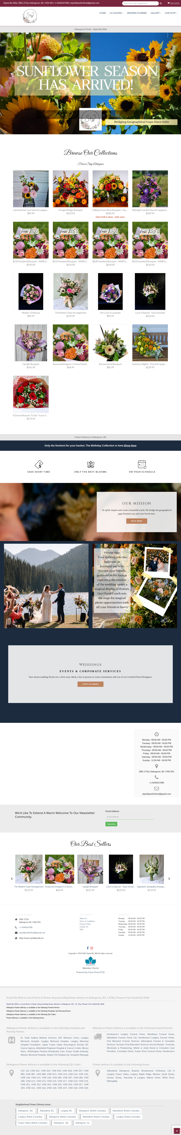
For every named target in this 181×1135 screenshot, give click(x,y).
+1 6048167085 (61, 3)
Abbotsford (112, 1071)
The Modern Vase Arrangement (70, 312)
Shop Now (130, 445)
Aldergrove (124, 1071)
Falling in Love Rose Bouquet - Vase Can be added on (110, 210)
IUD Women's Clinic (68, 1038)
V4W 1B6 (57, 1078)
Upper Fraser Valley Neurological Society (63, 1045)
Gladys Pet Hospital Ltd (58, 1055)
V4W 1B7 (67, 1078)
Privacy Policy (85, 924)
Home (103, 13)
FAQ (81, 930)
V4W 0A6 (67, 1071)
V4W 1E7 (78, 1084)
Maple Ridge (145, 1074)
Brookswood (147, 1071)
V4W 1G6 (51, 1088)
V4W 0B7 (30, 1074)
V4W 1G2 (41, 1088)
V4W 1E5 (57, 1084)
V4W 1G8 (72, 1088)
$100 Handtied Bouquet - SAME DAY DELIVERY (31, 261)
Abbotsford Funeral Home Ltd (121, 1038)
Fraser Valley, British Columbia (32, 1123)
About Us (83, 918)
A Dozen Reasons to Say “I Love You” (31, 415)
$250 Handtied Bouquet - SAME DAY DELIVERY (150, 261)
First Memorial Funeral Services (123, 1041)
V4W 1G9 (83, 1088)
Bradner (135, 1071)
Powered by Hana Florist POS (90, 972)
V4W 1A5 (83, 1074)
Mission (156, 1074)
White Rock (168, 1078)
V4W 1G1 (30, 1088)
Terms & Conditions (87, 921)
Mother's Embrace (31, 312)
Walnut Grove (153, 1078)
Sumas (110, 1078)
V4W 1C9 (83, 1081)
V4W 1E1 (25, 1084)
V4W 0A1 (35, 1071)
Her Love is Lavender (110, 312)
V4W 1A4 (73, 1074)
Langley (133, 1074)
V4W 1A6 (25, 1078)
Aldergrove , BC (25, 1111)
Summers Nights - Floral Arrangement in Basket (150, 364)
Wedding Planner (137, 13)
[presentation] (12, 878)
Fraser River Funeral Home (148, 1051)
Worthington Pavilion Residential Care (46, 1051)
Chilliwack (160, 1071)
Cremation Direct (125, 1051)
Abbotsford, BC (47, 1111)
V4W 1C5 (41, 1081)
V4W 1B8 (78, 1078)
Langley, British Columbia (30, 1117)
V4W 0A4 (45, 1071)
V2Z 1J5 (25, 1071)
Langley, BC (66, 1111)
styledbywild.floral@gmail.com (85, 3)
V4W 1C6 (51, 1081)
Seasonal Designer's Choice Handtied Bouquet (71, 364)
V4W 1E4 (46, 1084)
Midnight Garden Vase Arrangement (150, 210)
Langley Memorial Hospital (55, 1041)
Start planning (90, 684)
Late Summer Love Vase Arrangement (31, 210)
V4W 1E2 (36, 1084)
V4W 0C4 (51, 1074)
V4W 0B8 (41, 1074)
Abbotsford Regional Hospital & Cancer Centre (58, 1048)
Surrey (118, 1078)
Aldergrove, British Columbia (92, 1111)
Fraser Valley (122, 1074)
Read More (136, 521)
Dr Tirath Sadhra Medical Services (38, 1038)
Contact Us (84, 927)
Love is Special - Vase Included (150, 312)
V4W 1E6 (67, 1084)
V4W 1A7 (36, 1078)
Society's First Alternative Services (132, 1044)
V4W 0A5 (56, 1071)
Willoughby (112, 1081)
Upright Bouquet (31, 364)
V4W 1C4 (30, 1081)
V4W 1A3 (62, 1074)
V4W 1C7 (62, 1081)
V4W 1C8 (72, 1081)
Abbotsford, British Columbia (125, 1111)
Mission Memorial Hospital (33, 1055)
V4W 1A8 (46, 1078)
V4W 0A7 (77, 1071)
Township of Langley (134, 1078)
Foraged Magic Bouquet (71, 210)
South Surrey (168, 1074)
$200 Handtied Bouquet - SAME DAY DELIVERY (110, 261)
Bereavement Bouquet (110, 364)
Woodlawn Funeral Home (160, 1034)
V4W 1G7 (62, 1088)
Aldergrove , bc (82, 1123)
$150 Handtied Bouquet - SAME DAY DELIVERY (71, 261)
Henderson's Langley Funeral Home (126, 1034)
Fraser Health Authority (77, 1051)
